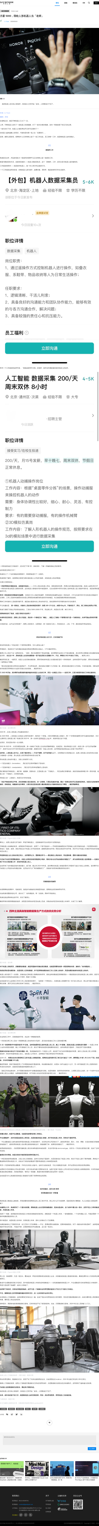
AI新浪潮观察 (5, 11)
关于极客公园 (50, 1500)
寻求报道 (48, 1504)
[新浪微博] (12, 1414)
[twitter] (16, 1414)
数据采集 (11, 1409)
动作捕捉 (3, 1409)
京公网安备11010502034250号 (25, 1523)
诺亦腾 (34, 1409)
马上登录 (92, 1448)
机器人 (28, 1409)
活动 (65, 3)
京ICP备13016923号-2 (7, 1523)
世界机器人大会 (44, 738)
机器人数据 (20, 1409)
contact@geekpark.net (26, 1504)
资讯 (57, 3)
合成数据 (42, 1409)
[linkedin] (21, 1414)
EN (84, 3)
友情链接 (48, 1511)
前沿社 (75, 3)
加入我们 (48, 1508)
